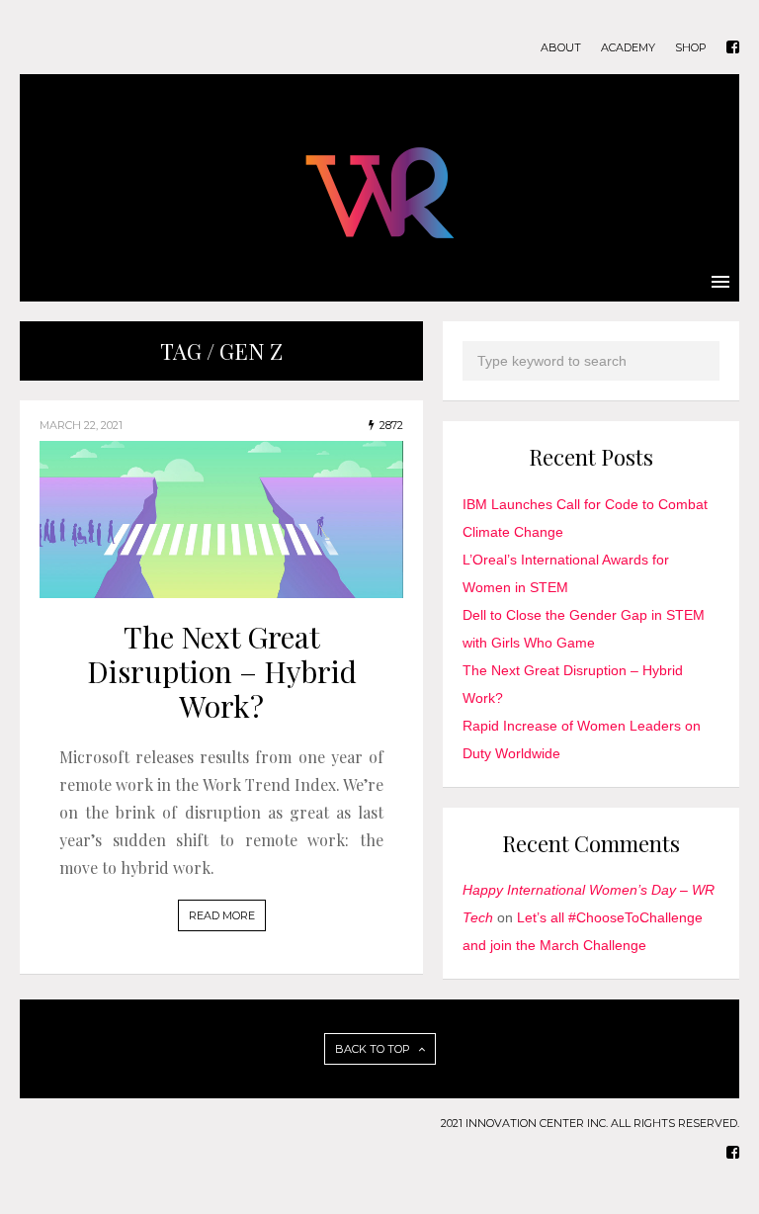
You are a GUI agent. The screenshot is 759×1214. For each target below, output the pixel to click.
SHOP (691, 48)
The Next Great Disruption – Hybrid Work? (222, 671)
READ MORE (222, 915)
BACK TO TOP (374, 1049)
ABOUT (561, 48)
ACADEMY (628, 48)
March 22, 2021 (81, 425)
